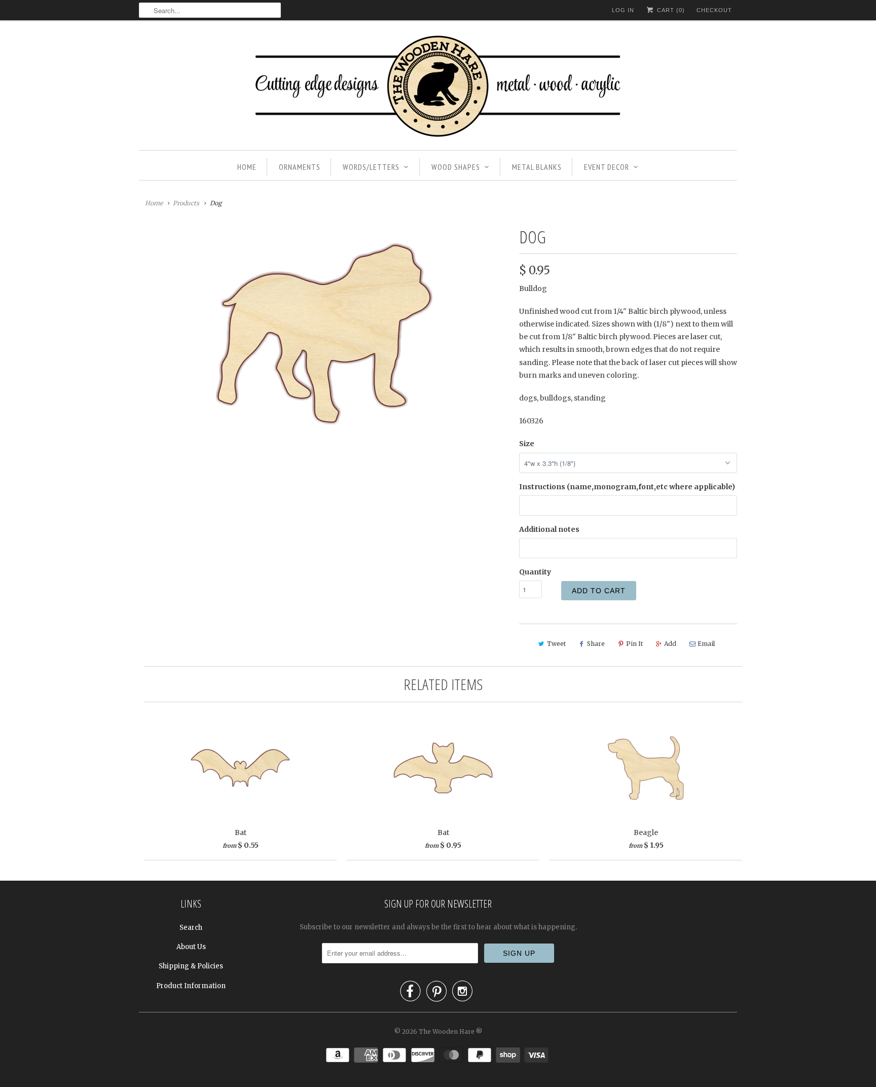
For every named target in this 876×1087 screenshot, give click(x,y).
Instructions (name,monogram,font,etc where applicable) (627, 486)
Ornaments (299, 167)
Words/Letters (371, 167)
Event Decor (606, 167)
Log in (623, 10)
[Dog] (324, 334)
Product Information (191, 986)
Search (190, 927)
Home (247, 167)
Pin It (634, 643)
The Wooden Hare (446, 1031)
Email (706, 643)
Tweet (556, 643)
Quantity (535, 571)
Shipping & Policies (191, 966)
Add (670, 643)
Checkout (714, 10)
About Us (191, 947)
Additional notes (549, 529)
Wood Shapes (455, 167)
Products (186, 203)
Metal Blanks (537, 167)
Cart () (670, 10)
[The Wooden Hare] (438, 87)
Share (596, 643)
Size (526, 443)
